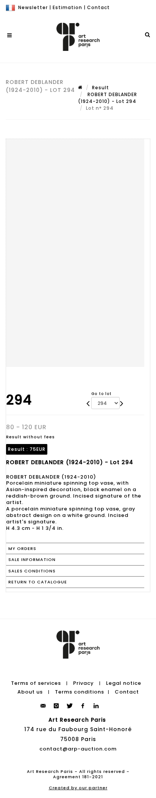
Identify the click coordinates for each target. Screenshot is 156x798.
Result (100, 87)
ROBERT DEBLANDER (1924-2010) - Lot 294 (107, 97)
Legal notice (123, 683)
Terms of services (36, 683)
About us (30, 691)
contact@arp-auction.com (78, 748)
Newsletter (33, 7)
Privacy (83, 683)
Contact (98, 7)
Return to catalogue (37, 582)
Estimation (67, 7)
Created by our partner (78, 788)
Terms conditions (79, 691)
